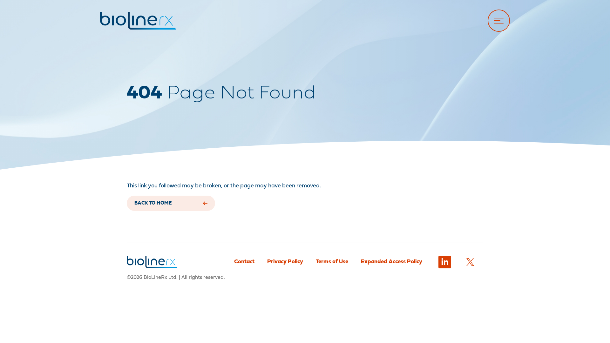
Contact (244, 262)
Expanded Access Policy (391, 262)
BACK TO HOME (153, 203)
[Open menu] (499, 21)
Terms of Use (332, 262)
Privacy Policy (285, 262)
